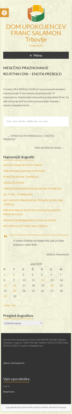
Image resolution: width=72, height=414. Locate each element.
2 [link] (14, 274)
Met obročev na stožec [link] (49, 147)
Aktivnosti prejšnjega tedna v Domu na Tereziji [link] (29, 220)
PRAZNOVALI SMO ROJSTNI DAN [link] (24, 170)
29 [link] (5, 296)
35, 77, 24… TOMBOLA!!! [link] (18, 194)
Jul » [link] (13, 305)
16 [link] (14, 285)
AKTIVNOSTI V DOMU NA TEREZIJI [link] (25, 225)
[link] (4, 12)
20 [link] (51, 285)
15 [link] (5, 285)
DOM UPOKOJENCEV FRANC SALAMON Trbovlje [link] (36, 33)
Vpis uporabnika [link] (16, 379)
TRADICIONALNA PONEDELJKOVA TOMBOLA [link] (32, 188)
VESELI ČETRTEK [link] (13, 182)
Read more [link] (8, 391)
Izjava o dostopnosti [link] (13, 362)
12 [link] (42, 280)
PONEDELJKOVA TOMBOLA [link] (21, 176)
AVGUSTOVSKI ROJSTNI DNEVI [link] (22, 165)
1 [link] (4, 274)
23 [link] (14, 290)
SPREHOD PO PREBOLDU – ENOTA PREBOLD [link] (28, 137)
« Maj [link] (6, 305)
